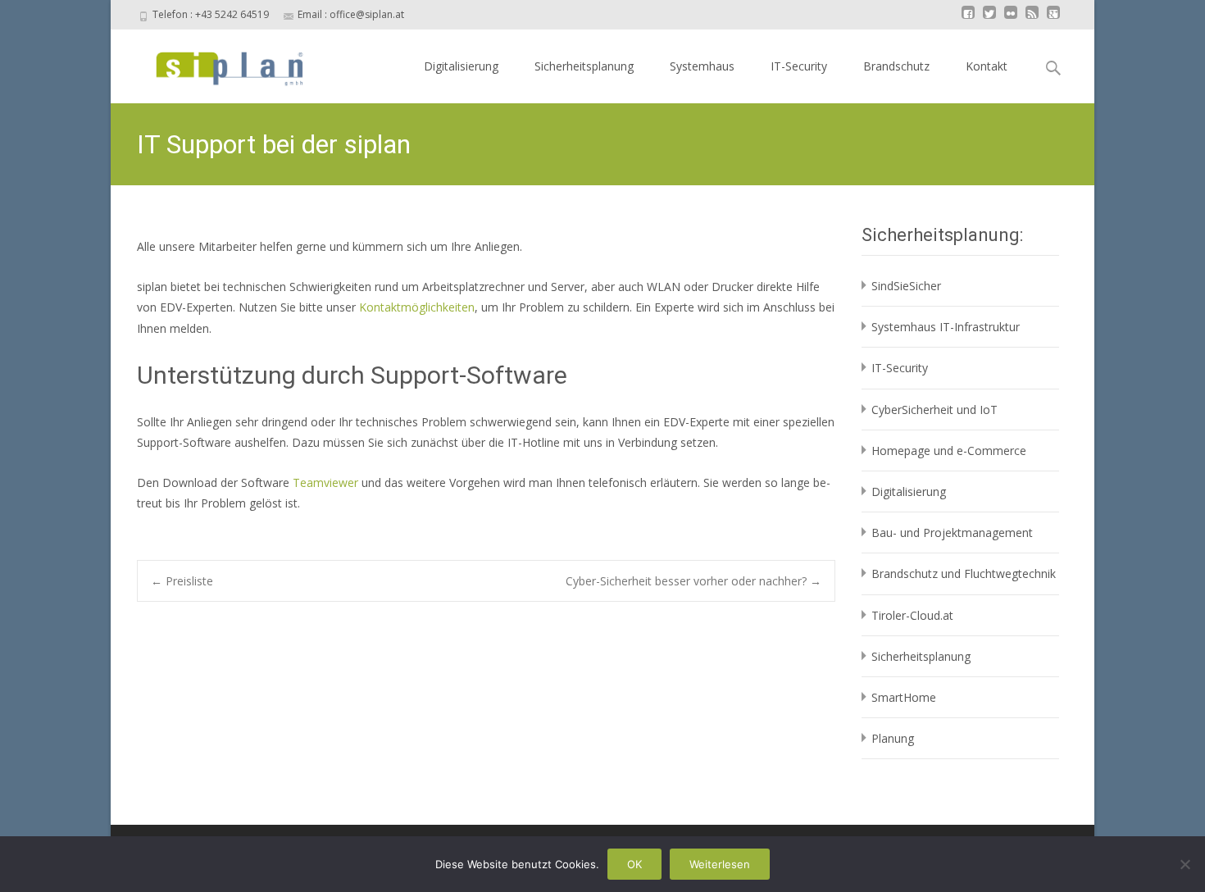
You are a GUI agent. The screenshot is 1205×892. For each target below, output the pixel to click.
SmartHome (903, 697)
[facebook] (968, 20)
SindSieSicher (906, 286)
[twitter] (989, 20)
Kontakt (986, 66)
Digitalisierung (461, 66)
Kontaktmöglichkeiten (417, 307)
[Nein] (1184, 864)
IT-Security (799, 66)
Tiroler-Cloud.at (912, 615)
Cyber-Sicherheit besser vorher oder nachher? (693, 581)
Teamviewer (327, 482)
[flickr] (1010, 20)
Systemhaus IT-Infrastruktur (945, 326)
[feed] (1032, 20)
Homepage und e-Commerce (948, 450)
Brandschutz (896, 66)
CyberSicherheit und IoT (934, 409)
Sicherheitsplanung (584, 66)
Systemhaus (702, 66)
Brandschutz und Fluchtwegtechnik (963, 573)
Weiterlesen (719, 864)
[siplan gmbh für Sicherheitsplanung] (215, 62)
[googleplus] (1053, 20)
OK (634, 864)
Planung (892, 738)
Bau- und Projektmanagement (952, 532)
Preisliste (182, 581)
